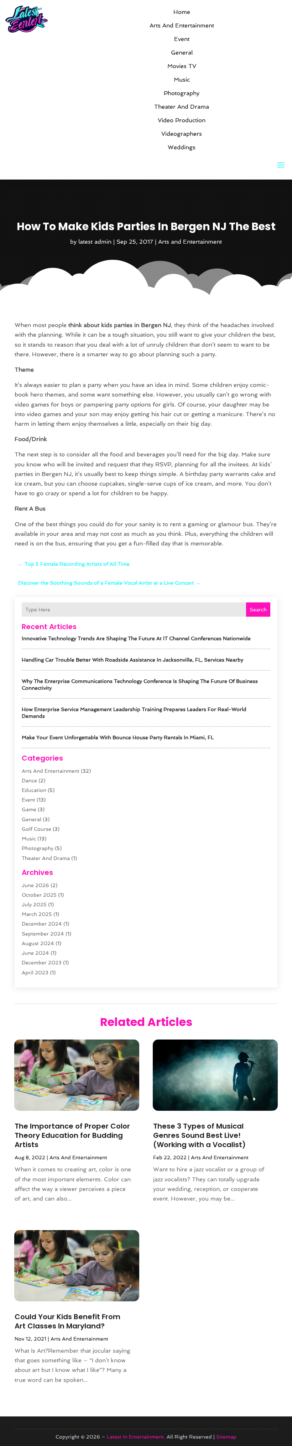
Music (182, 79)
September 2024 (43, 934)
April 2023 (35, 972)
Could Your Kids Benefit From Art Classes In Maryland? (67, 1321)
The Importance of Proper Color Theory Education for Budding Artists (72, 1135)
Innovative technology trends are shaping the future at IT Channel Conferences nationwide (136, 638)
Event (181, 39)
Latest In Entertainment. (136, 1437)
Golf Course (36, 829)
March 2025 (37, 914)
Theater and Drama (181, 106)
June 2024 (35, 953)
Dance (29, 780)
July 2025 (34, 904)
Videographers (181, 133)
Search (258, 609)
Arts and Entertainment (182, 25)
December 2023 (42, 962)
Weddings (181, 147)
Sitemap (226, 1437)
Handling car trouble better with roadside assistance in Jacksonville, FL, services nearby (132, 660)
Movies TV (181, 66)
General (182, 52)
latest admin (94, 241)
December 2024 (42, 924)
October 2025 (39, 895)
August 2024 (38, 943)
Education (34, 790)
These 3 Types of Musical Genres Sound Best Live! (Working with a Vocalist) (199, 1135)
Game (29, 809)
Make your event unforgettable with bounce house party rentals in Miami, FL (118, 737)
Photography (181, 93)
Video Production (181, 120)
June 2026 (35, 885)
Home (181, 12)
